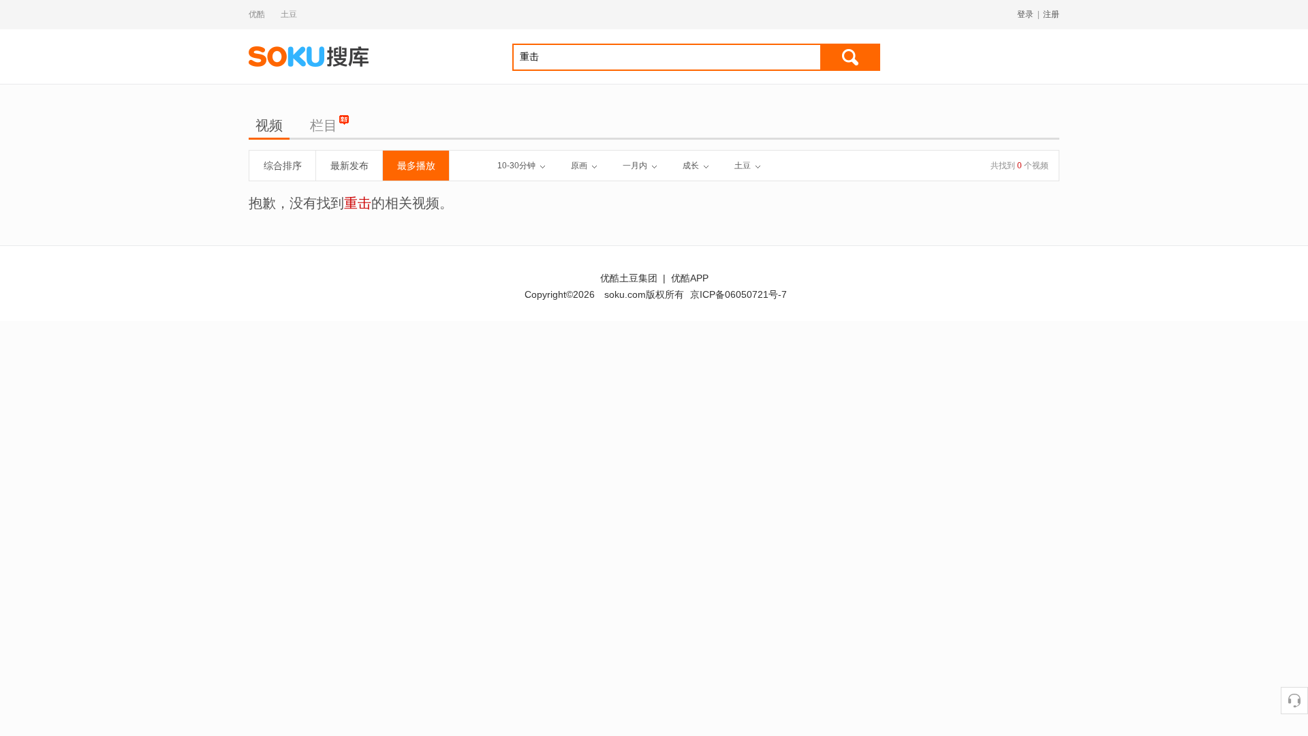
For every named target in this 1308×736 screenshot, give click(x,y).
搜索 (850, 57)
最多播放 (416, 165)
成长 (691, 165)
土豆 (289, 14)
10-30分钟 (516, 165)
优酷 (257, 14)
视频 (269, 125)
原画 (579, 165)
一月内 (635, 165)
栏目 (323, 125)
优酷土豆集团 (628, 278)
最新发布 (349, 165)
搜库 (310, 56)
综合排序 (283, 165)
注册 (1051, 14)
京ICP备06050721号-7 (738, 294)
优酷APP (689, 278)
